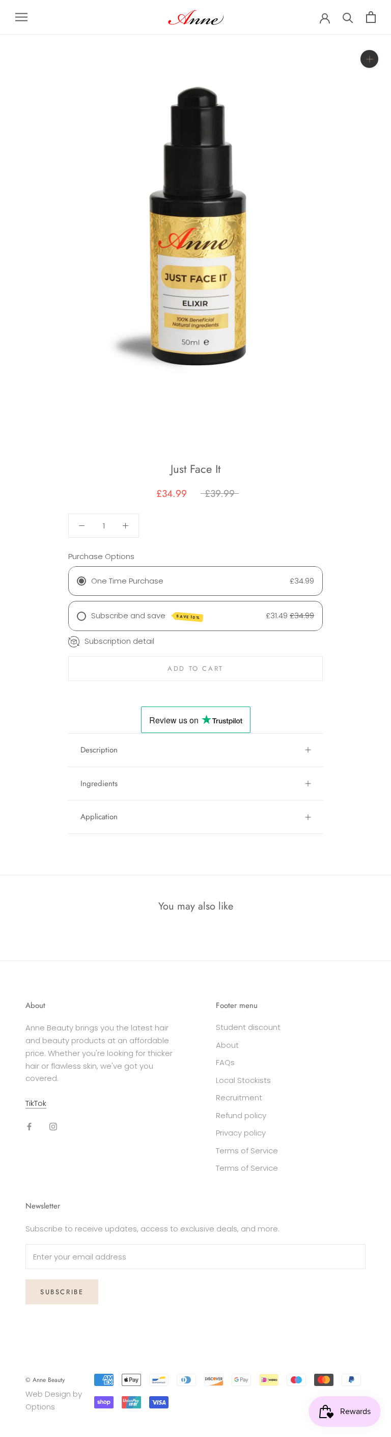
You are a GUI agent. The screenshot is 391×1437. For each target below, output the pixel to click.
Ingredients (99, 783)
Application (99, 816)
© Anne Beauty (45, 1379)
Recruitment (239, 1097)
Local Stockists (243, 1080)
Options (40, 1406)
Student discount (248, 1027)
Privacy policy (241, 1132)
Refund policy (241, 1115)
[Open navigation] (21, 17)
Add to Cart (195, 668)
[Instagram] (53, 1126)
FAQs (225, 1062)
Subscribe (61, 1292)
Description (99, 749)
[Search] (348, 17)
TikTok (35, 1103)
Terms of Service (247, 1150)
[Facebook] (29, 1126)
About (227, 1045)
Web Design (48, 1394)
